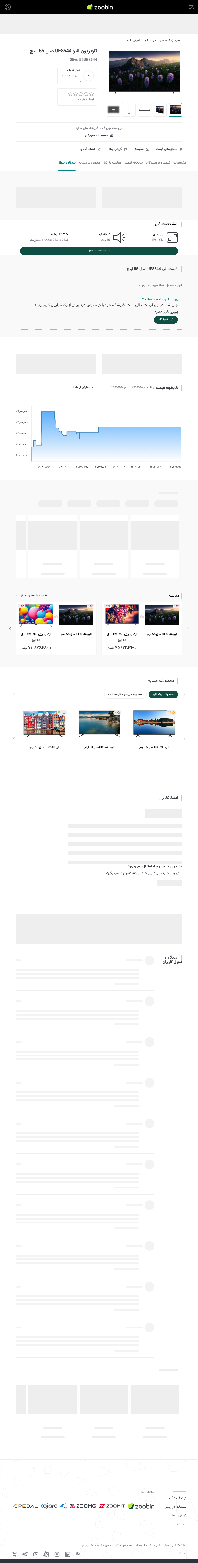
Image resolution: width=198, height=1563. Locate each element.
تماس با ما (179, 1516)
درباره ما (180, 1524)
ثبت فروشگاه (177, 1498)
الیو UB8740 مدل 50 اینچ (99, 747)
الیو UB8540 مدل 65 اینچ (45, 747)
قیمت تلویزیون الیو (137, 40)
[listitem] (142, 628)
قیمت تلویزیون (161, 40)
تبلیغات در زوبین (175, 1507)
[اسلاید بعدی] (10, 629)
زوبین (178, 40)
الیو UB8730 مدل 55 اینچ (154, 747)
